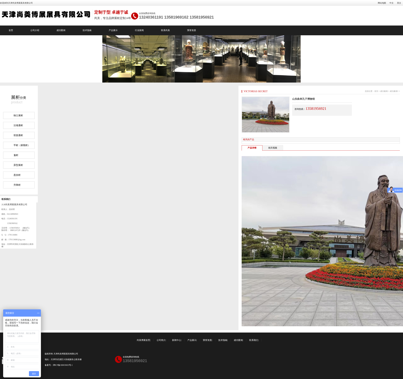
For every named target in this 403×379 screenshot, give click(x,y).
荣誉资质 (191, 30)
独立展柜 (18, 115)
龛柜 (16, 155)
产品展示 (113, 30)
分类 (18, 97)
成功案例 (61, 30)
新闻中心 (176, 340)
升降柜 (17, 185)
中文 (391, 3)
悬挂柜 (17, 175)
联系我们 (6, 199)
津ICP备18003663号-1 (63, 365)
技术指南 (87, 30)
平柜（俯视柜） (22, 145)
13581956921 (202, 17)
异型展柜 (18, 165)
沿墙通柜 (18, 125)
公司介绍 (34, 30)
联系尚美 (165, 30)
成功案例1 (394, 91)
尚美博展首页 (143, 340)
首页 (11, 30)
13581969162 (176, 17)
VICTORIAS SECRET (256, 91)
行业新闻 (139, 30)
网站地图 (382, 3)
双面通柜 (18, 135)
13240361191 (151, 17)
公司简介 (161, 340)
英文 (399, 3)
